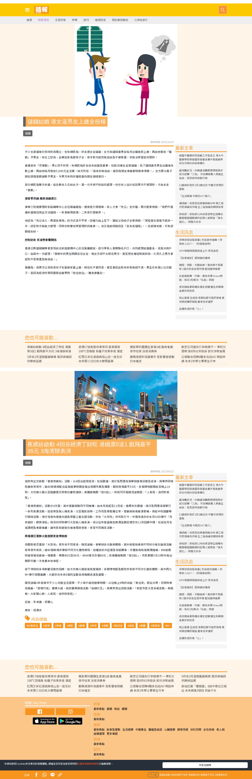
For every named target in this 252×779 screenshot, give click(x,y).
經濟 (47, 625)
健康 (29, 19)
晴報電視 (43, 19)
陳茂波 (118, 625)
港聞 (28, 133)
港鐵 (105, 625)
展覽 (82, 625)
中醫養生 (140, 729)
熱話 (117, 709)
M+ (168, 625)
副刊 (86, 19)
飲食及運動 (113, 729)
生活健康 (127, 729)
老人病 (220, 729)
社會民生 (33, 625)
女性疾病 (208, 729)
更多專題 (112, 733)
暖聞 (124, 709)
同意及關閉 (205, 765)
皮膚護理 (99, 733)
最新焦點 (99, 709)
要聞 (109, 709)
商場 (94, 625)
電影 (70, 625)
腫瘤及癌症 (155, 729)
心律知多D (140, 19)
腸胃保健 (182, 729)
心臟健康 (169, 729)
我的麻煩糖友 (120, 19)
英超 (131, 625)
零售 (59, 625)
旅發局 (156, 625)
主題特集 (60, 19)
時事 (74, 19)
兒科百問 (195, 729)
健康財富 (100, 19)
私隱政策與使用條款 (88, 763)
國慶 (143, 625)
